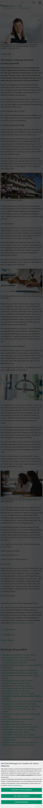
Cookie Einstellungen (21, 802)
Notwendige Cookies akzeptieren (21, 790)
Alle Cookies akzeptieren (21, 796)
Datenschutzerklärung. (15, 785)
